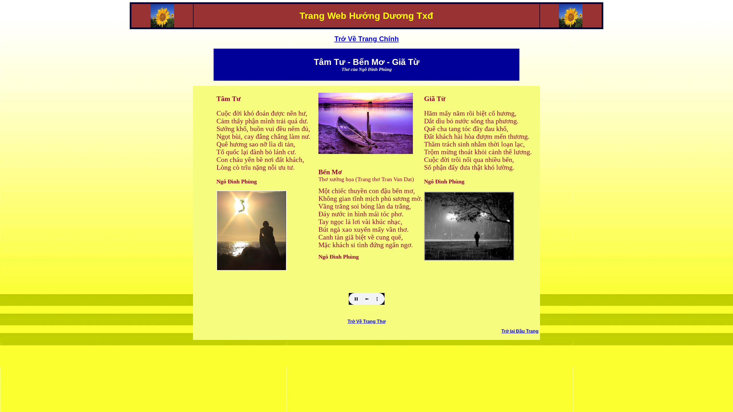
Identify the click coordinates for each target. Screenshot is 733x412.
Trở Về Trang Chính (366, 39)
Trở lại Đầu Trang (520, 331)
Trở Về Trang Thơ (367, 321)
